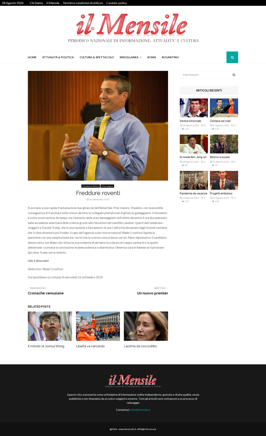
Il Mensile (52, 3)
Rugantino (170, 57)
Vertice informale (190, 121)
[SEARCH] (234, 75)
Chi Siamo (36, 3)
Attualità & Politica (58, 57)
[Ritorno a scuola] (224, 144)
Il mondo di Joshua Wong (46, 346)
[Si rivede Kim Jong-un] (194, 144)
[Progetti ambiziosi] (224, 180)
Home (32, 57)
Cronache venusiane (46, 293)
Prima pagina (107, 186)
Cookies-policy (116, 3)
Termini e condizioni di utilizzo (83, 3)
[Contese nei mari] (224, 107)
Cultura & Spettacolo (97, 57)
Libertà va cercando (90, 346)
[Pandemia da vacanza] (194, 180)
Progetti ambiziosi (221, 193)
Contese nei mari (220, 121)
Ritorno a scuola (220, 157)
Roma (151, 57)
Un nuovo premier (152, 293)
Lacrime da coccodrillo (140, 346)
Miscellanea (129, 57)
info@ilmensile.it (140, 409)
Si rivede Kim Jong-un (193, 157)
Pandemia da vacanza (193, 193)
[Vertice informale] (194, 107)
